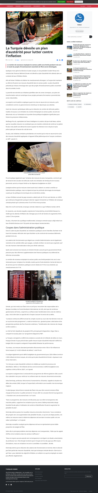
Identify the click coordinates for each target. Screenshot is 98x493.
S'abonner (88, 476)
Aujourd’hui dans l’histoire (41, 480)
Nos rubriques (38, 478)
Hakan (17, 60)
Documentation (38, 474)
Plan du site (73, 491)
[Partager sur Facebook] (57, 60)
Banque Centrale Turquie (75, 104)
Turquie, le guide (39, 476)
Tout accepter (61, 1)
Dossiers (18, 6)
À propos (82, 6)
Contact (89, 6)
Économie (71, 107)
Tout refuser (70, 1)
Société (79, 107)
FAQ (44, 6)
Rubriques (10, 6)
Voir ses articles (79, 31)
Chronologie (27, 6)
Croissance (88, 104)
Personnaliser (78, 1)
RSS (77, 491)
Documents (37, 6)
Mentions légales (83, 491)
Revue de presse (39, 472)
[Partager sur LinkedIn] (62, 60)
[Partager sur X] (59, 60)
